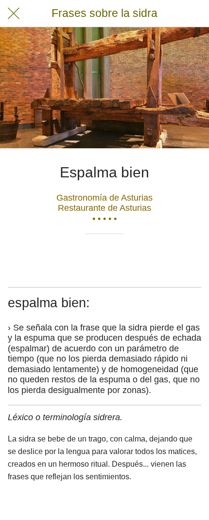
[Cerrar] (13, 13)
